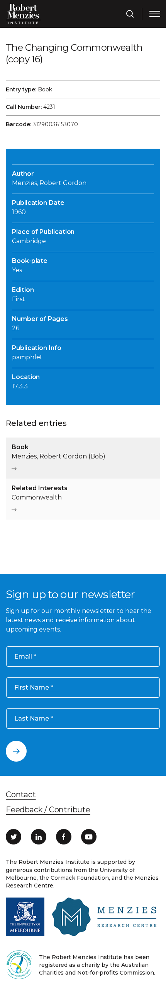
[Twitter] (13, 836)
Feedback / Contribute (48, 809)
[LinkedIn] (38, 836)
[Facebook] (63, 836)
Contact (21, 794)
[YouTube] (89, 836)
